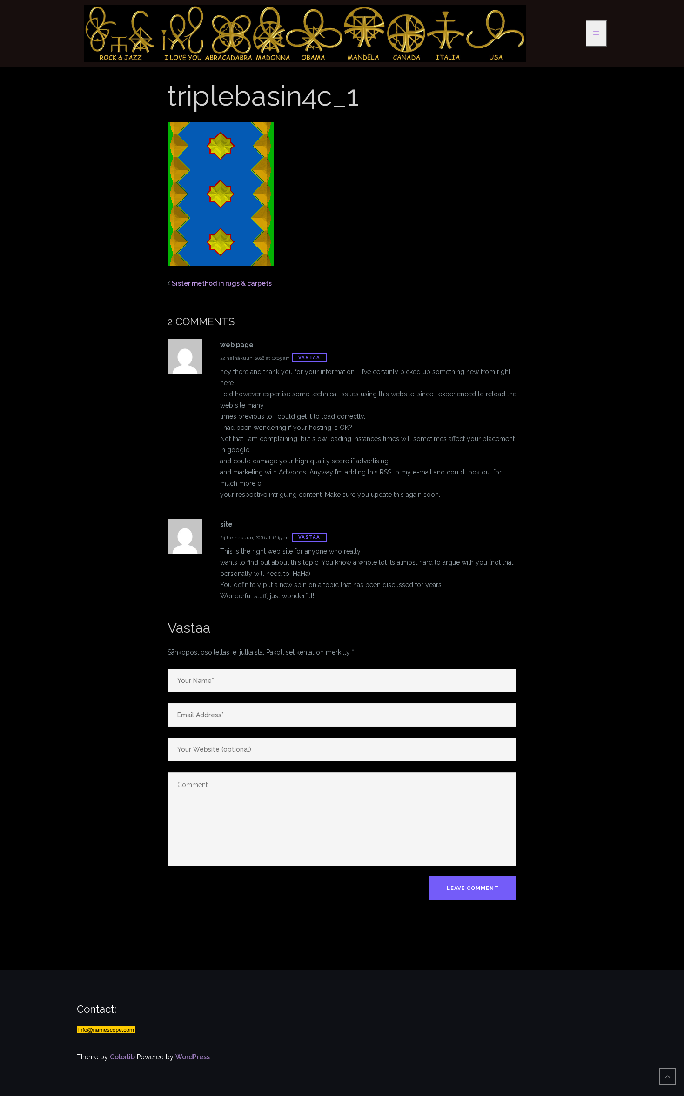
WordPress (192, 1057)
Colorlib (122, 1057)
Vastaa (309, 357)
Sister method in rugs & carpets (222, 283)
